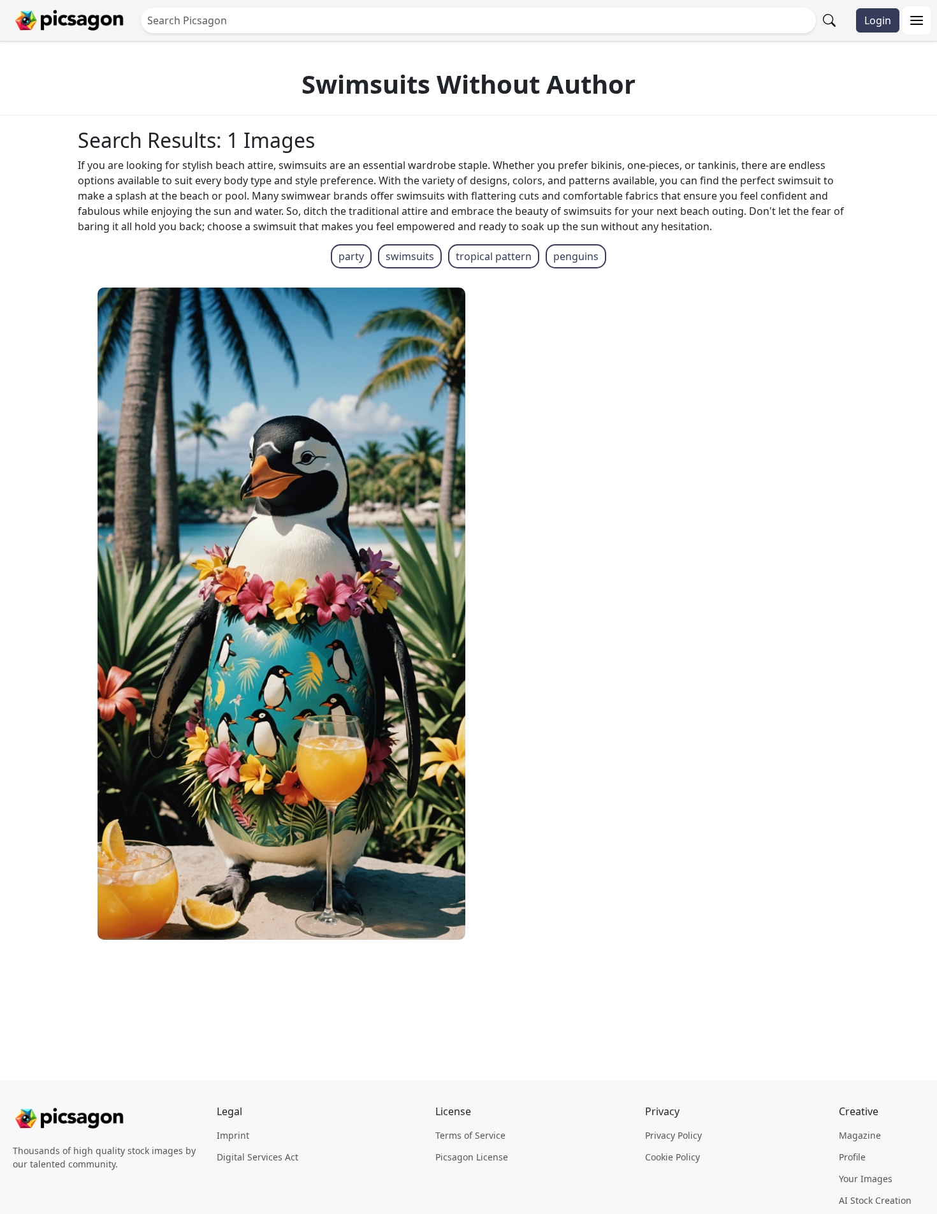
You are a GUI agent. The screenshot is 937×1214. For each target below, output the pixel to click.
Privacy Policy (673, 1135)
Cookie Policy (672, 1157)
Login (877, 20)
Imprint (233, 1135)
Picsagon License (471, 1157)
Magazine (860, 1135)
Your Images (865, 1179)
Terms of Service (470, 1135)
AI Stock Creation (875, 1200)
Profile (852, 1157)
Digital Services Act (257, 1157)
